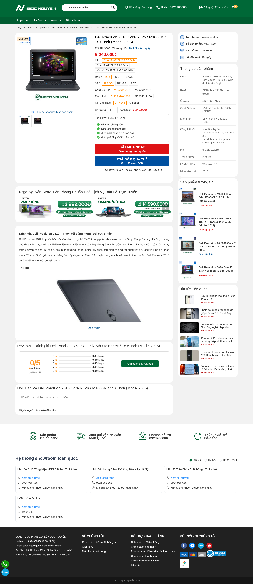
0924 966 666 (30, 482)
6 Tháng (134, 102)
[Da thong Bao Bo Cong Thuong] (216, 556)
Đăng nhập (221, 7)
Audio (54, 20)
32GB (129, 76)
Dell (131, 48)
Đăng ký (208, 7)
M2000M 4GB (143, 89)
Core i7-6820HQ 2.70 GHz (119, 60)
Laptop (21, 20)
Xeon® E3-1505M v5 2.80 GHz (115, 70)
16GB (118, 76)
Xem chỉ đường (31, 477)
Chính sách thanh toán (144, 555)
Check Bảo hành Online (145, 560)
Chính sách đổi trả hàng (145, 542)
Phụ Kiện (71, 20)
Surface (38, 20)
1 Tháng (120, 102)
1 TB (133, 83)
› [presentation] (165, 207)
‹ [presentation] (23, 207)
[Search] (112, 7)
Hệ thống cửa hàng (140, 7)
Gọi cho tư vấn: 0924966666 (145, 169)
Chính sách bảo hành (143, 546)
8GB (107, 76)
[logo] (35, 8)
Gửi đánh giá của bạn (140, 363)
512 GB (121, 83)
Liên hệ (135, 565)
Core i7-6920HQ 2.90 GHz (112, 65)
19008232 (27, 511)
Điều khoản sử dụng (94, 551)
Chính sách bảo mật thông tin (99, 542)
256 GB (108, 83)
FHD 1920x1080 (120, 96)
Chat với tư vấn (113, 169)
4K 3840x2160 (143, 96)
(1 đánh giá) (142, 48)
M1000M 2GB (122, 89)
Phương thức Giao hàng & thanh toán (153, 551)
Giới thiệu (87, 546)
